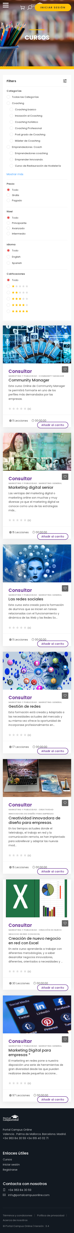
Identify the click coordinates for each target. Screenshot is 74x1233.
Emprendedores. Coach (27, 147)
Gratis (15, 195)
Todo (15, 190)
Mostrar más (15, 174)
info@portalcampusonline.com (28, 1195)
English (16, 257)
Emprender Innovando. (29, 159)
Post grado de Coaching (30, 134)
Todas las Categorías (25, 97)
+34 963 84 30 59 (19, 1190)
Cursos (7, 1159)
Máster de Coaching (27, 141)
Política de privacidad (50, 1215)
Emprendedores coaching (31, 153)
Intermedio (19, 233)
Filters (11, 81)
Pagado (17, 200)
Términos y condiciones (17, 1215)
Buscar (30, 7)
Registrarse (10, 1170)
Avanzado (18, 228)
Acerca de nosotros (15, 1220)
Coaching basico (25, 109)
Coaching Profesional (28, 128)
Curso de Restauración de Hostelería (38, 166)
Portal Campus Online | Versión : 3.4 (27, 1226)
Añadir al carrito (52, 425)
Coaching (18, 103)
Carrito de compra (22, 7)
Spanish (17, 263)
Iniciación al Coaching (28, 116)
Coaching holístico (26, 122)
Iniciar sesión (11, 1164)
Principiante (19, 223)
